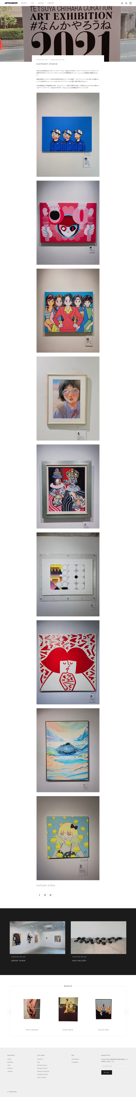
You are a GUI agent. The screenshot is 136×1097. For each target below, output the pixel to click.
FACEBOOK (75, 1062)
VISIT (32, 3)
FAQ (38, 1062)
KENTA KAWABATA (32, 1030)
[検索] (126, 3)
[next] (126, 1011)
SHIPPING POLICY (42, 1074)
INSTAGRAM (75, 1059)
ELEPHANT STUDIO (46, 885)
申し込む (106, 1072)
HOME (9, 1059)
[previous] (10, 1011)
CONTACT (51, 3)
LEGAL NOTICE (41, 1077)
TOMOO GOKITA (68, 1030)
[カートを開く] (130, 3)
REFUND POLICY (42, 1065)
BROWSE (24, 3)
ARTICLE (41, 3)
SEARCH (10, 1071)
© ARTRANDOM (12, 1091)
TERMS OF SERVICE (43, 1071)
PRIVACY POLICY (42, 1068)
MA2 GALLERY (79, 960)
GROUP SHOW (18, 960)
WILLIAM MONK (103, 1030)
